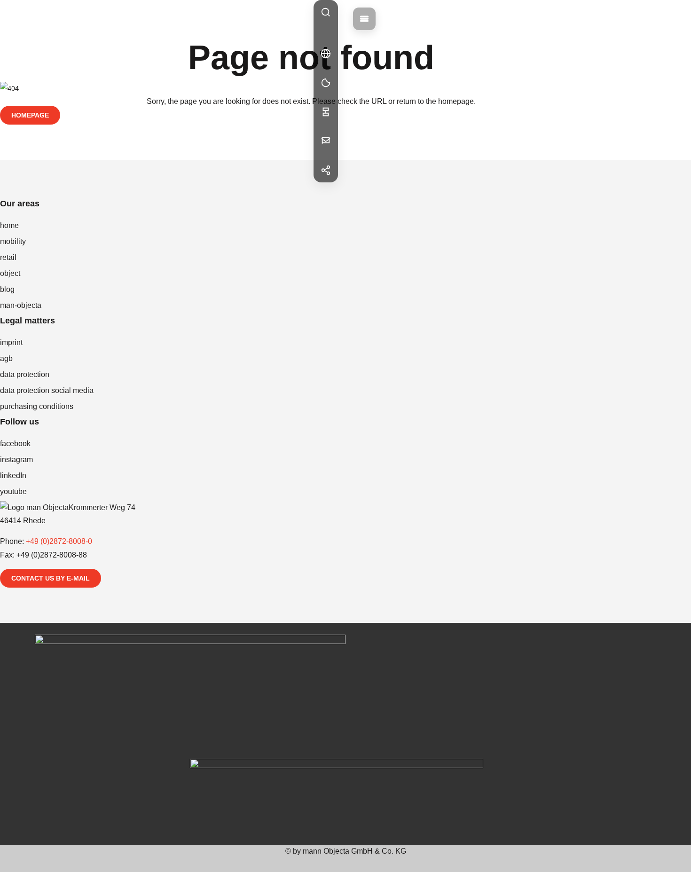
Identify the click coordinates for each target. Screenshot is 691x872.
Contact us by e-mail (50, 578)
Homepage (30, 115)
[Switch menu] (364, 19)
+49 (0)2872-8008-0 (59, 541)
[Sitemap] (326, 112)
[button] (326, 53)
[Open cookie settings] (326, 83)
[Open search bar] (326, 12)
